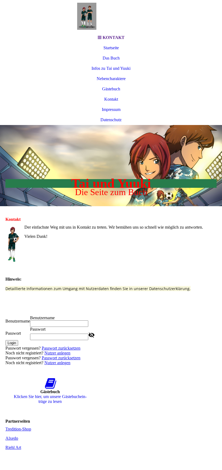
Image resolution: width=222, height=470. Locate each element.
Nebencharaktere (111, 78)
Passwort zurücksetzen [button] (61, 348)
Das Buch (111, 58)
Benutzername (17, 321)
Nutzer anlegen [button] (57, 353)
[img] (111, 16)
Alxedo (11, 438)
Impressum (111, 109)
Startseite (111, 47)
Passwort (13, 333)
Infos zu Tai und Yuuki (111, 68)
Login (12, 343)
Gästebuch (111, 89)
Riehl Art (13, 447)
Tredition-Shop (18, 429)
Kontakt (111, 99)
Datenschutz (111, 119)
